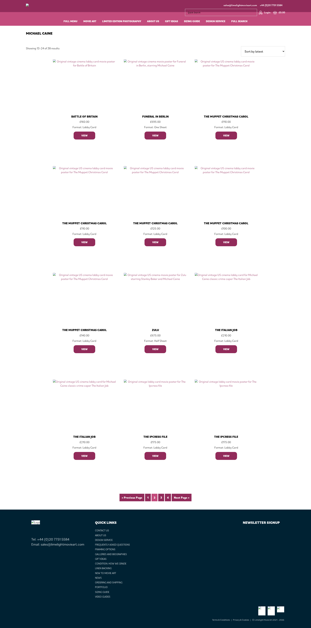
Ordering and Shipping (108, 582)
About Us (100, 535)
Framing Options (105, 549)
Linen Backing (103, 568)
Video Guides (102, 596)
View (84, 135)
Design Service (104, 540)
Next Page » (181, 497)
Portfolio (101, 587)
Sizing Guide (102, 592)
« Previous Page (132, 497)
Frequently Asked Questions (112, 544)
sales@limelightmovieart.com (240, 5)
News (98, 577)
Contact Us (102, 530)
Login (267, 12)
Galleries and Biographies (111, 554)
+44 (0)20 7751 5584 (271, 5)
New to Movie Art (105, 573)
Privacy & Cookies (241, 619)
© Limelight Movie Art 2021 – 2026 (268, 619)
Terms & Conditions (221, 619)
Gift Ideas (101, 559)
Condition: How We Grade (110, 563)
